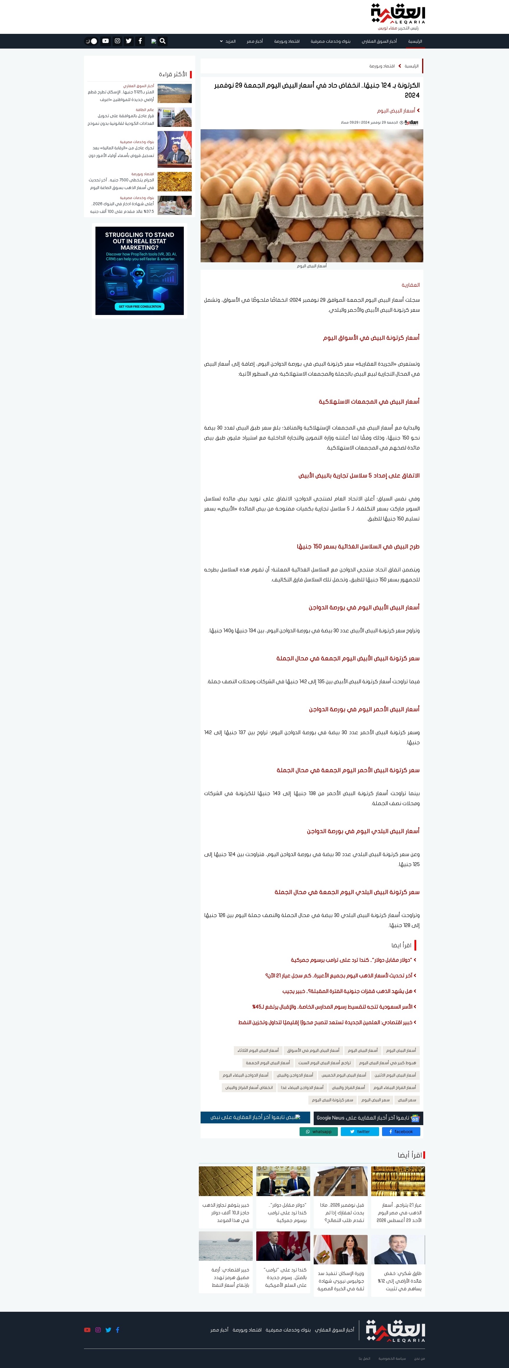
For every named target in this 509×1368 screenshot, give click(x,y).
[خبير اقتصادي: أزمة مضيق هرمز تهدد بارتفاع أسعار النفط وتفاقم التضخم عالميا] (226, 1245)
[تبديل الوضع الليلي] (91, 41)
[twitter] (129, 41)
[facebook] (140, 41)
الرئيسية (415, 41)
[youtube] (105, 41)
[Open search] (163, 42)
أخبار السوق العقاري (379, 41)
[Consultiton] (139, 270)
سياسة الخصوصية (392, 1358)
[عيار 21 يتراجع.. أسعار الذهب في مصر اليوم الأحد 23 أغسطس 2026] (398, 1180)
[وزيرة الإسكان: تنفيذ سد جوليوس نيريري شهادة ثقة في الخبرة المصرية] (341, 1249)
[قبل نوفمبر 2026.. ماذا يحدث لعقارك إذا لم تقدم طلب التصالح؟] (341, 1180)
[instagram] (117, 41)
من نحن (419, 1358)
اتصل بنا (364, 1358)
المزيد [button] (230, 41)
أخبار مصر (255, 41)
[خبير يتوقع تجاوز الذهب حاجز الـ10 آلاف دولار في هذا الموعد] (226, 1180)
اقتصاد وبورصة (287, 41)
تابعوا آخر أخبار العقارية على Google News (364, 1118)
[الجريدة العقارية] (398, 13)
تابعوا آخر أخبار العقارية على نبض (248, 1117)
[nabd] (151, 41)
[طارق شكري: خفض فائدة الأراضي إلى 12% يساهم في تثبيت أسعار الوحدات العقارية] (398, 1249)
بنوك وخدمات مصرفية (331, 41)
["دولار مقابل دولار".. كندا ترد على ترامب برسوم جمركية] (283, 1180)
